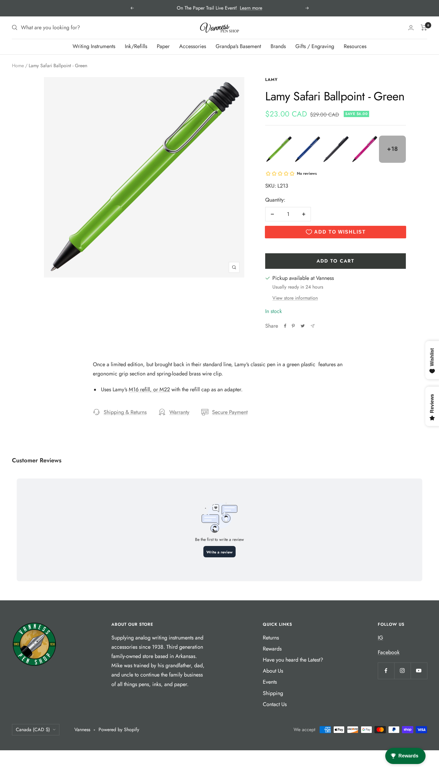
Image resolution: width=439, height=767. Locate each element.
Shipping (273, 693)
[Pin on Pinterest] (293, 326)
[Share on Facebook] (285, 326)
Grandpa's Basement (238, 46)
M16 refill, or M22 (149, 389)
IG (380, 638)
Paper (163, 46)
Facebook (389, 652)
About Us (273, 671)
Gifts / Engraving (314, 46)
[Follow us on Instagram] (402, 670)
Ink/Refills (136, 46)
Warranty (179, 412)
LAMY (271, 79)
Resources (355, 46)
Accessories (192, 46)
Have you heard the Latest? (293, 660)
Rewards (272, 649)
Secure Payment (230, 412)
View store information (295, 297)
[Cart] (424, 27)
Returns (271, 638)
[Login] (411, 27)
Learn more (251, 7)
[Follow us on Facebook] (386, 670)
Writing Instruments (94, 46)
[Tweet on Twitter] (302, 326)
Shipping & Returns (125, 412)
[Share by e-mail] (312, 326)
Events (270, 682)
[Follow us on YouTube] (419, 670)
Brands (278, 46)
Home (18, 65)
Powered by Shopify (119, 729)
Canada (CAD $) (33, 729)
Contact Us (275, 704)
